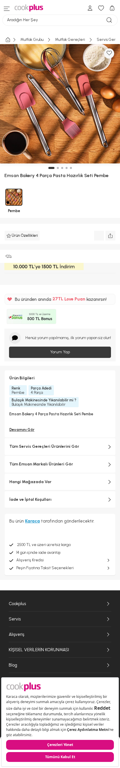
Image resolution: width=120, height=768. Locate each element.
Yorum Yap (60, 352)
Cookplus (17, 603)
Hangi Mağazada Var (30, 481)
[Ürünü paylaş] (110, 236)
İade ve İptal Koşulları (30, 499)
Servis (15, 619)
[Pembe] (13, 197)
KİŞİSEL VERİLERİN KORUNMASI (39, 649)
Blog (13, 665)
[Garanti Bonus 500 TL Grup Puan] (31, 316)
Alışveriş (16, 634)
